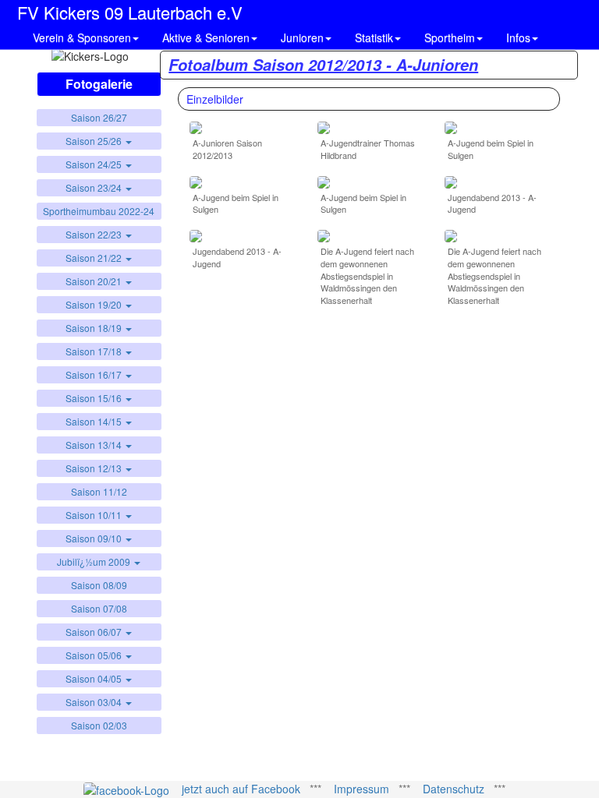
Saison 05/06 (95, 655)
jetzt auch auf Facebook (241, 788)
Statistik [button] (374, 37)
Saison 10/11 (95, 514)
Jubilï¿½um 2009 (95, 561)
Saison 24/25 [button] (95, 164)
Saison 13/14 (95, 444)
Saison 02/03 (99, 725)
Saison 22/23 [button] (95, 234)
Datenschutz (453, 788)
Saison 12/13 (95, 468)
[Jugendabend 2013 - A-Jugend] (451, 180)
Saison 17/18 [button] (95, 351)
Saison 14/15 (95, 421)
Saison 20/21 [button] (95, 281)
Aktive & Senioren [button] (206, 37)
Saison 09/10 (95, 538)
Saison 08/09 (99, 584)
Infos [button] (518, 37)
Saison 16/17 (95, 374)
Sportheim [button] (449, 37)
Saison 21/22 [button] (95, 257)
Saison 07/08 (99, 608)
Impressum (361, 788)
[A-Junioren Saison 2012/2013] (196, 126)
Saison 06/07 (95, 631)
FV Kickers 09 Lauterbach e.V (130, 9)
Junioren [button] (302, 37)
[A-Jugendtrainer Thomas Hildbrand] (323, 126)
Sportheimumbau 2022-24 (98, 210)
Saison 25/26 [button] (95, 140)
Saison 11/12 (99, 491)
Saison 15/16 (95, 397)
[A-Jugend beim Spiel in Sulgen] (451, 126)
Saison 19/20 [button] (95, 304)
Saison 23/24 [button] (95, 187)
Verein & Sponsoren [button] (82, 37)
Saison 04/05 (95, 678)
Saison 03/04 (95, 701)
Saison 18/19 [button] (95, 327)
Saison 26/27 (99, 117)
